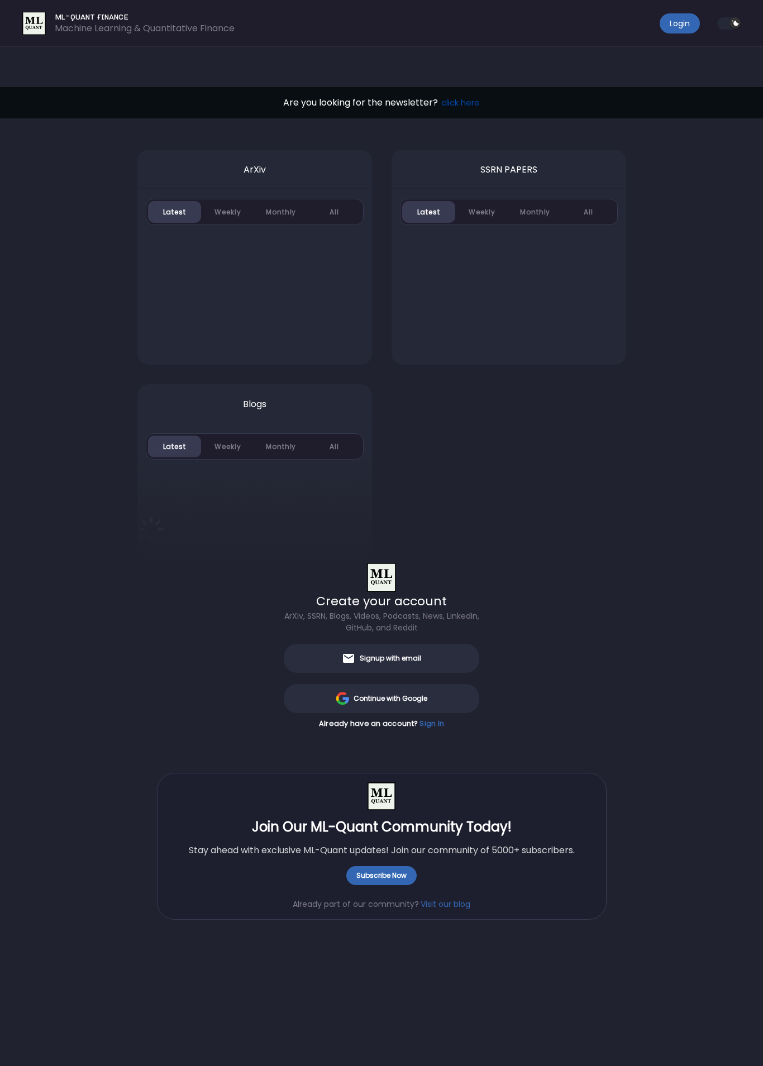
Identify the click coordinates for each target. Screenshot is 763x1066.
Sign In (431, 723)
